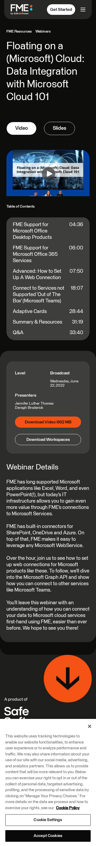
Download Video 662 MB (48, 422)
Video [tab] (21, 128)
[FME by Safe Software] (24, 9)
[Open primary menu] (82, 9)
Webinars (43, 31)
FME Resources (19, 31)
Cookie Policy (68, 808)
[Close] (89, 726)
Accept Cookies (48, 836)
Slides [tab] (59, 128)
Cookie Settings (48, 820)
